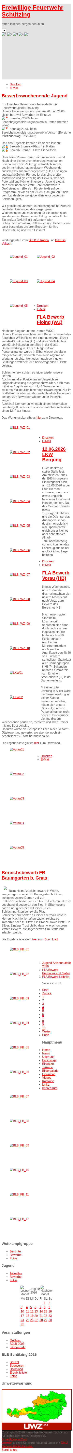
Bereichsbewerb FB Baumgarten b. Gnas (24, 875)
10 (43, 1028)
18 (27, 1315)
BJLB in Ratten (39, 240)
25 (27, 1320)
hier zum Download (45, 939)
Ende (45, 1035)
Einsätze (48, 1063)
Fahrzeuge (49, 1060)
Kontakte (48, 1081)
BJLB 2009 (17, 1343)
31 (22, 1324)
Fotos (13, 1258)
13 (36, 1311)
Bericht (14, 1362)
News (46, 1053)
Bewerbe (15, 1255)
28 (41, 1320)
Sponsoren (17, 1365)
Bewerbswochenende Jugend (35, 95)
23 (50, 1315)
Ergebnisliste (18, 1372)
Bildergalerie (50, 1070)
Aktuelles (16, 1273)
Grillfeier (15, 1340)
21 (41, 1315)
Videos (46, 1077)
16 (50, 1311)
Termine (47, 1067)
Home (46, 1050)
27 (36, 1320)
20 (36, 1315)
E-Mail (14, 87)
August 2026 (35, 1290)
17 (22, 1315)
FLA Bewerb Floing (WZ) (50, 319)
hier (38, 417)
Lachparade (17, 1347)
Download (48, 1074)
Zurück (47, 993)
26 (31, 1320)
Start (45, 989)
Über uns (48, 1056)
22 (45, 1315)
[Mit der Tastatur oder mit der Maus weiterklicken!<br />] (19, 256)
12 (31, 1311)
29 (45, 1320)
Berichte (15, 1251)
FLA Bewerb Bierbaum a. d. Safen (56, 971)
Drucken (15, 84)
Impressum (49, 1088)
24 (22, 1320)
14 (41, 1311)
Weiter (46, 1031)
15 (45, 1311)
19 (31, 1315)
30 (50, 1320)
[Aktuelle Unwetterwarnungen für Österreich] (37, 1428)
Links (45, 1084)
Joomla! (7, 1442)
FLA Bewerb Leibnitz (55, 976)
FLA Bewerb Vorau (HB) (55, 575)
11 (27, 1311)
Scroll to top (9, 1449)
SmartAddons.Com (14, 1439)
